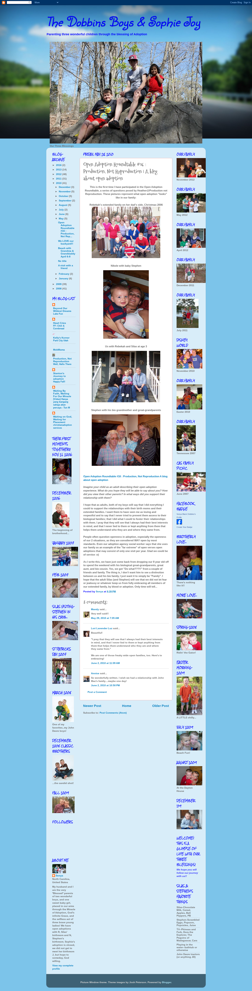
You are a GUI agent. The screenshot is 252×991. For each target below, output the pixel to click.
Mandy (95, 609)
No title (62, 261)
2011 (59, 178)
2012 (59, 174)
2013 (59, 169)
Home (126, 706)
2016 (59, 165)
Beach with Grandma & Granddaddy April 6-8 (66, 252)
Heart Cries (59, 323)
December (65, 187)
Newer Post (92, 706)
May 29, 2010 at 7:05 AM (105, 618)
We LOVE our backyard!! (66, 242)
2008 (59, 288)
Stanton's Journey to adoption (59, 376)
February (64, 274)
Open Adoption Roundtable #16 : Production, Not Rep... (66, 229)
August (63, 205)
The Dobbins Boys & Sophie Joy (123, 21)
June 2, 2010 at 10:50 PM (105, 685)
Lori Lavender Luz (101, 628)
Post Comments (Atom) (113, 713)
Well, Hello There (62, 364)
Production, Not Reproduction (62, 360)
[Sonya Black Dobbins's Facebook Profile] (179, 523)
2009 (59, 284)
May (61, 218)
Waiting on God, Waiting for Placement (62, 419)
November (65, 191)
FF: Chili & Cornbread (58, 327)
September (65, 200)
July (61, 209)
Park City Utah (60, 340)
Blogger (166, 982)
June (62, 214)
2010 (59, 183)
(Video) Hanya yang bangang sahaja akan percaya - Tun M (61, 403)
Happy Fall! (59, 381)
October (64, 196)
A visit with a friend (65, 267)
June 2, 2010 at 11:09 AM (105, 663)
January (64, 278)
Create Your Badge (184, 527)
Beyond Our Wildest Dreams (62, 309)
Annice (95, 673)
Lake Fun (58, 314)
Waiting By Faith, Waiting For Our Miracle (62, 394)
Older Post (160, 706)
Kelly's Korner (61, 337)
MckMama (59, 349)
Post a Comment (97, 692)
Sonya (59, 875)
